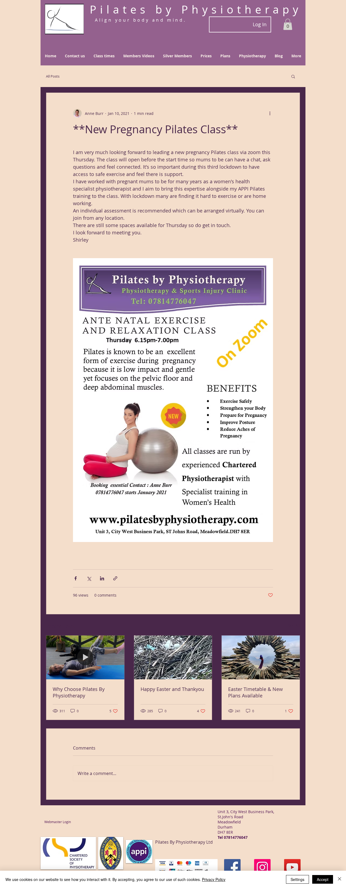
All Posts (52, 76)
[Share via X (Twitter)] (88, 578)
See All (294, 625)
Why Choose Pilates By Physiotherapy (79, 692)
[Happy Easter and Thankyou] (173, 657)
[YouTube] (292, 867)
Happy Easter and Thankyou (172, 689)
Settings (297, 879)
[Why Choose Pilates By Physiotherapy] (85, 657)
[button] (287, 24)
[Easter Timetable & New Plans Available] (261, 657)
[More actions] (270, 113)
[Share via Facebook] (75, 578)
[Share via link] (115, 578)
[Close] (339, 879)
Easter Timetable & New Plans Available (255, 692)
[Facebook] (232, 867)
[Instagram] (262, 867)
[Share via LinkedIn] (102, 578)
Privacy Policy (213, 879)
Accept (322, 879)
